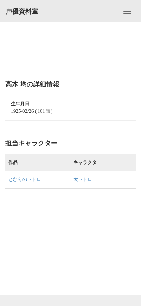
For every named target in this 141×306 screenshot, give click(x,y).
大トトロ (82, 179)
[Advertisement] (70, 51)
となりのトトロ (24, 179)
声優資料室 (22, 11)
